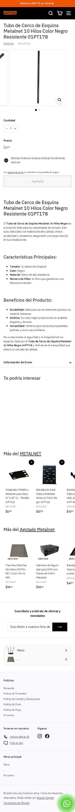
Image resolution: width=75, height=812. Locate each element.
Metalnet (9, 43)
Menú (6, 765)
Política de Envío (12, 704)
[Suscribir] (59, 627)
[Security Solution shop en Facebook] (47, 736)
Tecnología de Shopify (17, 803)
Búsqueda (9, 688)
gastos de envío (16, 172)
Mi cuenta (9, 715)
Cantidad (9, 120)
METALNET (30, 453)
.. (4, 770)
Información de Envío (18, 362)
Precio (8, 141)
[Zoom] (59, 100)
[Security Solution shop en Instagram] (40, 736)
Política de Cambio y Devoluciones (22, 699)
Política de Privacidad (15, 694)
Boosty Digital (45, 798)
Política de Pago (12, 710)
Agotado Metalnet (37, 529)
